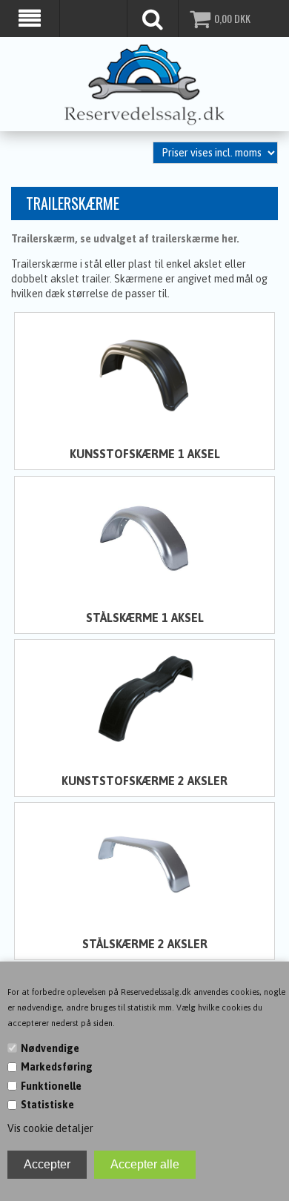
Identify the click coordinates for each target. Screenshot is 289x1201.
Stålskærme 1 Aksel (145, 617)
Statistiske (47, 1105)
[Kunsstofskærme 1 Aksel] (145, 374)
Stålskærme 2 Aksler (144, 943)
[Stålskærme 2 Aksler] (145, 864)
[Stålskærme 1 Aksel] (145, 537)
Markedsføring (57, 1067)
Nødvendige (50, 1048)
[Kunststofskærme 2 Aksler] (145, 700)
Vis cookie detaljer (50, 1128)
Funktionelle (51, 1086)
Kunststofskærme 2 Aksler (144, 780)
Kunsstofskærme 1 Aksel (145, 453)
